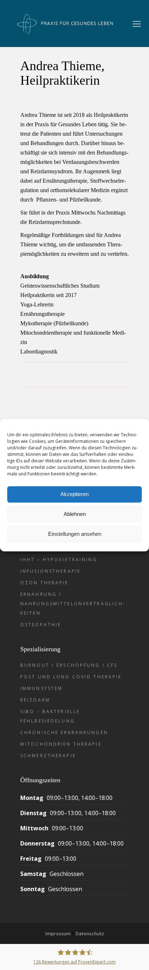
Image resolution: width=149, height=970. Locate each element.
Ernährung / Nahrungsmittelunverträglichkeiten (72, 603)
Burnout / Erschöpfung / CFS (69, 665)
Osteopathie (40, 625)
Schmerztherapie (48, 756)
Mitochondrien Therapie (61, 744)
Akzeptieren (74, 494)
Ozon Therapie (44, 583)
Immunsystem (41, 688)
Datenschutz (90, 933)
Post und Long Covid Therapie (71, 677)
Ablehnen (75, 514)
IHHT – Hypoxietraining (58, 559)
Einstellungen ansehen (74, 534)
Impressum (58, 933)
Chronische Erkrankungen (64, 732)
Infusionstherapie (50, 571)
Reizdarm (35, 700)
